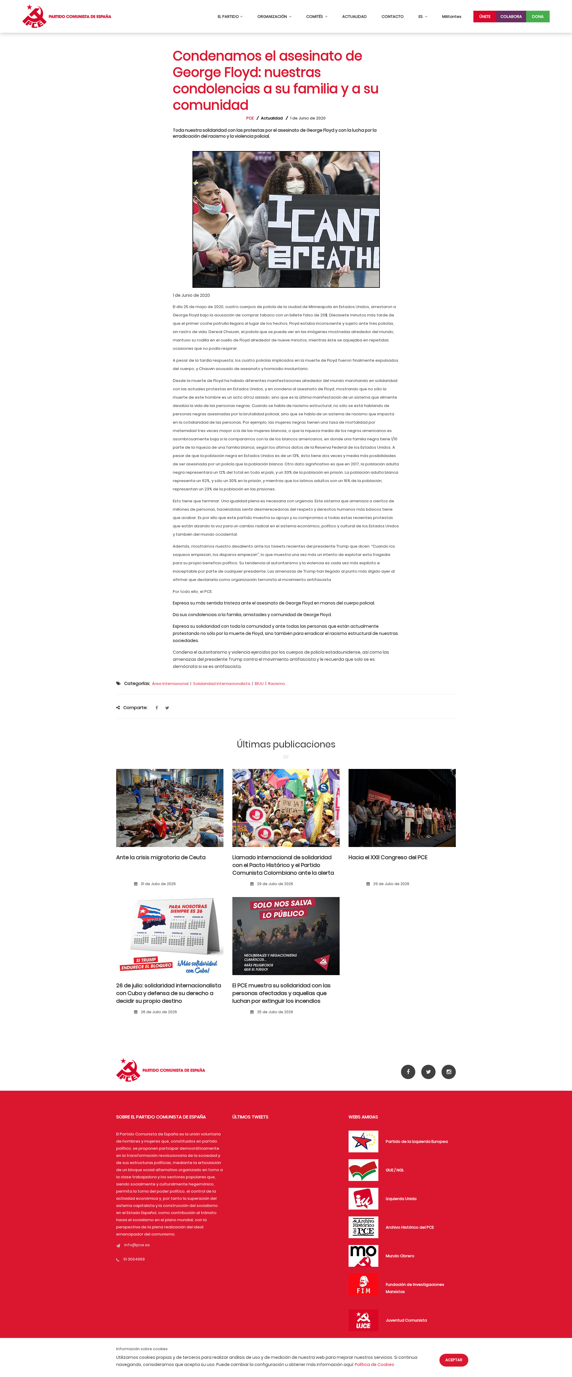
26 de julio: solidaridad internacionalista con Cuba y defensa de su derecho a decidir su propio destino (168, 993)
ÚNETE (485, 16)
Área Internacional (170, 683)
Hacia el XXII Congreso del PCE (388, 857)
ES (421, 16)
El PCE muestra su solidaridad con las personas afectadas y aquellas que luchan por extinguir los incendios (281, 993)
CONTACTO (393, 16)
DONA (537, 16)
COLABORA (511, 16)
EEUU (259, 683)
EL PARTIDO (228, 16)
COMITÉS (315, 16)
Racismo (276, 683)
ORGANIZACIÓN (272, 16)
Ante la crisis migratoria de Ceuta (161, 857)
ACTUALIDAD (354, 16)
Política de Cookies (374, 1364)
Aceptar (453, 1360)
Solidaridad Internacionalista (221, 683)
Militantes (451, 16)
